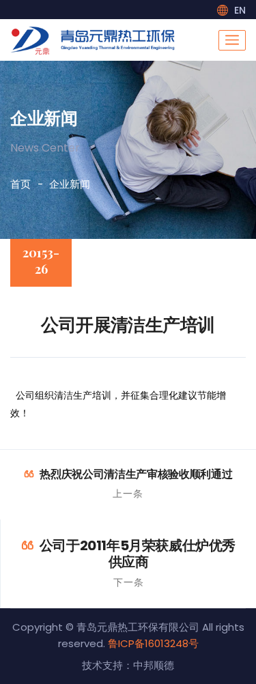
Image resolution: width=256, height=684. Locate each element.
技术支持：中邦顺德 (128, 665)
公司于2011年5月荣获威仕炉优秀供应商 (138, 553)
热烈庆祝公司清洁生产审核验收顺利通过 (136, 474)
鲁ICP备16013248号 (153, 643)
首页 (20, 184)
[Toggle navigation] (232, 40)
